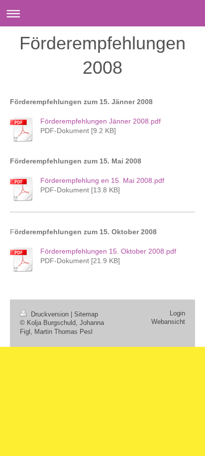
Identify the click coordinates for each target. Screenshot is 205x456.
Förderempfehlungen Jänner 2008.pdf (100, 121)
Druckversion (50, 314)
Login (177, 313)
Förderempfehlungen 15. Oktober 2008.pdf (108, 251)
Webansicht (168, 321)
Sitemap (86, 314)
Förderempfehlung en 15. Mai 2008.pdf (102, 180)
